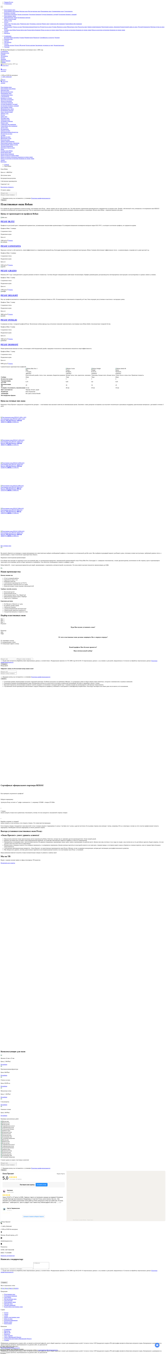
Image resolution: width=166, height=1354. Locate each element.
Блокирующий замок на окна (128, 27)
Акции (6, 31)
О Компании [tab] (8, 3)
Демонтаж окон (24, 24)
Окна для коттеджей (10, 19)
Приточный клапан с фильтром (110, 27)
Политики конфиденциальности (40, 198)
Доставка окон (15, 24)
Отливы (54, 27)
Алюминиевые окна (58, 11)
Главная (6, 164)
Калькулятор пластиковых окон (13, 1306)
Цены (6, 28)
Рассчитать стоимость (7, 187)
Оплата (6, 44)
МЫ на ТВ (7, 1332)
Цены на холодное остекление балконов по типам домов (108, 30)
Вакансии (36, 37)
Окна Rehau (7, 1297)
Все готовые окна (6, 545)
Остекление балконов (10, 1296)
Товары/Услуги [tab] (8, 2)
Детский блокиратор (144, 27)
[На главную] (5, 60)
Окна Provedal (8, 1300)
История (6, 37)
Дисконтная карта (59, 45)
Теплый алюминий (9, 1305)
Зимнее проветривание (94, 27)
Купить (10, 240)
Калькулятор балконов (34, 30)
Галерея (6, 40)
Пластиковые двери (10, 16)
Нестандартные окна (34, 11)
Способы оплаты (9, 45)
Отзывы (21, 37)
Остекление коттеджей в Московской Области (18, 1338)
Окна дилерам (8, 1335)
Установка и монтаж (35, 24)
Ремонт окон (45, 24)
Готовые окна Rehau (10, 30)
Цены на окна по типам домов (50, 30)
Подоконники (8, 27)
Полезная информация (10, 1320)
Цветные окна (23, 11)
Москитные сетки (72, 27)
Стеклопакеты (68, 11)
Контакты (7, 33)
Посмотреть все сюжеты (8, 863)
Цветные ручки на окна (157, 27)
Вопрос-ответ (8, 1322)
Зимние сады (8, 20)
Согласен (3, 1353)
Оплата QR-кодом (20, 45)
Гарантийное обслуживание (73, 24)
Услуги (6, 22)
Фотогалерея (8, 1323)
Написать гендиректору (8, 1255)
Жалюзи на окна (62, 27)
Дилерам (57, 37)
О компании (7, 36)
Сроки (6, 1315)
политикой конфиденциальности (48, 1350)
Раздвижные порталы (24, 17)
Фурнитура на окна (46, 27)
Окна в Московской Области (12, 1337)
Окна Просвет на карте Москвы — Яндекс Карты (83, 1219)
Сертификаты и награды (47, 37)
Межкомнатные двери (10, 17)
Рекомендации (28, 37)
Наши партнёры (14, 37)
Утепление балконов (35, 14)
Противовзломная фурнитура (31, 27)
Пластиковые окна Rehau (11, 11)
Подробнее (4, 1064)
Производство (8, 39)
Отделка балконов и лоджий (49, 14)
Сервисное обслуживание (57, 24)
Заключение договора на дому (44, 45)
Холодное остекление (10, 14)
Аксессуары (7, 25)
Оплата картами (30, 45)
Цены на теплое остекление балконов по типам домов (75, 30)
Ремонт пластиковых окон (12, 1317)
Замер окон (7, 24)
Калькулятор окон (21, 30)
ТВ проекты (7, 42)
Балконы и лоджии (9, 13)
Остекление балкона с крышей (67, 14)
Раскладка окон (82, 27)
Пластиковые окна (9, 10)
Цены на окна (8, 1319)
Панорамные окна (46, 11)
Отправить (4, 1282)
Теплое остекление (22, 14)
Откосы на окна (17, 27)
